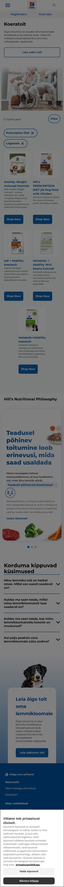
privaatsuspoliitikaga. (28, 864)
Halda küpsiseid (29, 871)
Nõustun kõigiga (29, 880)
